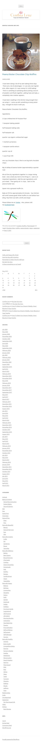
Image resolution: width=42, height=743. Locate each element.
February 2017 (6, 402)
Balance (6, 586)
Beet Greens (7, 555)
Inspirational (7, 611)
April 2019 (5, 369)
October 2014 (6, 453)
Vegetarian (5, 700)
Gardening (7, 544)
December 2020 (6, 362)
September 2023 (7, 348)
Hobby (6, 604)
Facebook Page (9, 205)
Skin (5, 534)
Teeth (5, 676)
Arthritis (6, 641)
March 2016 (5, 420)
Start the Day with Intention (10, 257)
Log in (4, 721)
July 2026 (4, 329)
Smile (3, 695)
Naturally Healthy (7, 639)
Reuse (5, 546)
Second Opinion (8, 506)
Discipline (6, 593)
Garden (6, 600)
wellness (6, 688)
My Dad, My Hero (7, 262)
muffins (17, 228)
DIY (4, 541)
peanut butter (25, 228)
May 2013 (5, 481)
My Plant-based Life (9, 702)
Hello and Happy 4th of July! (10, 255)
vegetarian (36, 228)
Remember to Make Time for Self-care (13, 259)
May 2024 (5, 346)
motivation (7, 620)
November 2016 (7, 406)
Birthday (6, 588)
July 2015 (4, 436)
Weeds (5, 686)
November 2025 (7, 336)
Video (4, 704)
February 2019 (6, 374)
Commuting (7, 590)
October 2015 (6, 430)
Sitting (5, 672)
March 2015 (5, 443)
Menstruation (8, 658)
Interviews (5, 516)
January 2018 (6, 385)
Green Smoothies (9, 565)
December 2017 (6, 388)
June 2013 (5, 478)
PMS (5, 667)
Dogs (5, 520)
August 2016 (5, 409)
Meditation (7, 655)
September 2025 (7, 341)
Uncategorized (6, 697)
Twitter (18, 202)
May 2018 (5, 381)
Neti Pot (6, 662)
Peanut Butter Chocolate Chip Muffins (19, 74)
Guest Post (5, 513)
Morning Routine (8, 618)
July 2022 (4, 355)
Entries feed (5, 723)
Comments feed (7, 725)
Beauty (6, 527)
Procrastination (8, 627)
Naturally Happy (7, 583)
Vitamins (6, 681)
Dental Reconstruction (10, 502)
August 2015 (5, 434)
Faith (5, 597)
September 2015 (7, 432)
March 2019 (5, 371)
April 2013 (5, 483)
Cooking (19, 226)
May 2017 (5, 395)
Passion (6, 625)
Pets (5, 523)
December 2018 (6, 376)
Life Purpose (7, 614)
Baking (5, 553)
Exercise (6, 648)
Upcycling (6, 548)
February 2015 (6, 446)
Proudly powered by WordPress (10, 739)
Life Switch (7, 616)
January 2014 (6, 464)
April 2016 (5, 418)
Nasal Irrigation (8, 660)
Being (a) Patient (7, 499)
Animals (4, 497)
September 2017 (7, 392)
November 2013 (7, 469)
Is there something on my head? (11, 264)
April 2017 (5, 397)
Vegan (5, 579)
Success (6, 637)
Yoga (5, 690)
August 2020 (5, 364)
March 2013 (5, 485)
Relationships (6, 693)
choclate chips (11, 228)
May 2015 (5, 439)
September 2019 (7, 367)
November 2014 (7, 450)
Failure (5, 595)
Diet (3, 509)
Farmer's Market (8, 651)
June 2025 (5, 343)
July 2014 (4, 455)
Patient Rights (8, 504)
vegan (31, 228)
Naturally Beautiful (7, 525)
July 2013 (4, 476)
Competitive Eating (9, 646)
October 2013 (6, 471)
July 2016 (4, 411)
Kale (5, 569)
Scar (5, 532)
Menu (21, 6)
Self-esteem (7, 632)
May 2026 (5, 332)
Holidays (6, 607)
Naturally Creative (7, 537)
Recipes (6, 574)
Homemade (7, 567)
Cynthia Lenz (6, 301)
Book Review (7, 709)
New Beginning (8, 623)
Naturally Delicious (7, 551)
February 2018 (6, 383)
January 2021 (6, 360)
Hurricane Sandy (8, 609)
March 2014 (5, 460)
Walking (6, 683)
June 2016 (5, 413)
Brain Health (7, 644)
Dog (3, 511)
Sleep (5, 674)
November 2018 (7, 378)
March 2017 (5, 399)
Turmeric (6, 679)
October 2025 (6, 339)
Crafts (5, 539)
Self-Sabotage (7, 634)
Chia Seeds (7, 560)
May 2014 (5, 457)
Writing (4, 707)
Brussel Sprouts (8, 558)
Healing (6, 653)
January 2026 (6, 334)
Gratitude (6, 602)
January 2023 (6, 353)
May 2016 (5, 416)
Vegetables (7, 581)
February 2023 (6, 350)
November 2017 (7, 390)
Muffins (24, 226)
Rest (5, 669)
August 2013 (5, 474)
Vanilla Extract (8, 576)
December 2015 (6, 425)
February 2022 (6, 357)
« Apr (3, 290)
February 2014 (6, 462)
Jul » (36, 290)
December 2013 (6, 467)
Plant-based (30, 226)
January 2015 (6, 448)
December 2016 (6, 404)
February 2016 (6, 423)
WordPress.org (6, 728)
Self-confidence (8, 630)
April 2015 (5, 441)
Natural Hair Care (9, 530)
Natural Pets (6, 518)
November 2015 (7, 427)
